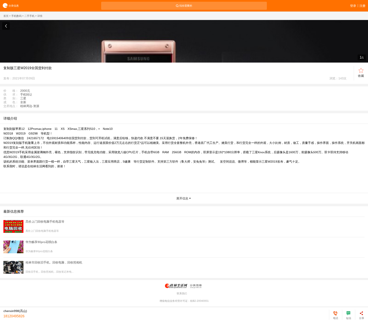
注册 (362, 5)
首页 (6, 15)
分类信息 (14, 5)
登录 (353, 5)
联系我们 (182, 293)
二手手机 (29, 15)
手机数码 (16, 15)
